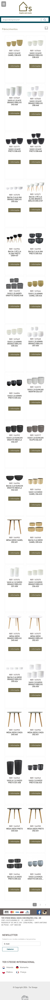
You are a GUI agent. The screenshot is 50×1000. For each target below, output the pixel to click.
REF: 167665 (35, 99)
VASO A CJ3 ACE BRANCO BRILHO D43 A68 (14, 102)
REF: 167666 (35, 51)
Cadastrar (10, 949)
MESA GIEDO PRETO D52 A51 (35, 830)
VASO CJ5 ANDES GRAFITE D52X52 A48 (14, 294)
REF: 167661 (14, 51)
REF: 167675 (14, 675)
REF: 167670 (14, 195)
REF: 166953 (14, 730)
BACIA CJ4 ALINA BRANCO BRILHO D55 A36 (14, 199)
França (23, 972)
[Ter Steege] (25, 7)
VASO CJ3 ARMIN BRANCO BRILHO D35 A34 (14, 344)
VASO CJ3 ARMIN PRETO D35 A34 (14, 397)
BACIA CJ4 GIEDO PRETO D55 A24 (14, 878)
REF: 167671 (35, 194)
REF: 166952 (14, 537)
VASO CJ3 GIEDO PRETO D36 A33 (35, 781)
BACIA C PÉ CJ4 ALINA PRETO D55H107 (14, 253)
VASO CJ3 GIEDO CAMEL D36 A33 (35, 493)
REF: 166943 (14, 778)
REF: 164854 (14, 393)
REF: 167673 (35, 580)
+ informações (14, 66)
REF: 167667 (14, 98)
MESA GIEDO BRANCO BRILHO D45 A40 (14, 638)
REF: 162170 (35, 147)
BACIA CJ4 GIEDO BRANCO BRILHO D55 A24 (14, 679)
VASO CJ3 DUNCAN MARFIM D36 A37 (35, 390)
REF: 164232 (14, 291)
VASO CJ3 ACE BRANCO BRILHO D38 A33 (35, 55)
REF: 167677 (35, 634)
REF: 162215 (35, 387)
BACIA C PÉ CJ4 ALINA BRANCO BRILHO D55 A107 (35, 199)
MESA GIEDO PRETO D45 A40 (14, 830)
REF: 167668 (35, 339)
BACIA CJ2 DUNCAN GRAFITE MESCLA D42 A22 (14, 488)
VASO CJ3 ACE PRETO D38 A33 (14, 150)
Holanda (9, 967)
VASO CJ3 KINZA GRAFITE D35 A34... (35, 878)
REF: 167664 (35, 291)
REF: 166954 (35, 730)
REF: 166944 (14, 874)
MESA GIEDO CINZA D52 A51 (35, 733)
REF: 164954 (14, 483)
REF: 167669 (14, 339)
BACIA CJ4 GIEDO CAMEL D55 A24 (35, 541)
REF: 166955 (35, 249)
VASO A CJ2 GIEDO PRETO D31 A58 (14, 781)
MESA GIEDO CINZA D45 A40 (14, 733)
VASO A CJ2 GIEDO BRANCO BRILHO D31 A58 (14, 584)
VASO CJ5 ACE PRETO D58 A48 (35, 150)
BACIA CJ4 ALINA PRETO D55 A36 (35, 252)
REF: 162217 (35, 435)
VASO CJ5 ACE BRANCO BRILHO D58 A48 (35, 103)
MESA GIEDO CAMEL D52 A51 (14, 541)
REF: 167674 (14, 580)
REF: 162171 (14, 147)
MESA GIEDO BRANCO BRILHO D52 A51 (35, 638)
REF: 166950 (35, 826)
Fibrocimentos (10, 29)
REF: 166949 (14, 826)
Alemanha (24, 967)
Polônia (9, 972)
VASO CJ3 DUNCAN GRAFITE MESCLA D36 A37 (15, 440)
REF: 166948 (35, 537)
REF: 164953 (14, 435)
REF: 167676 (14, 634)
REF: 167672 (35, 680)
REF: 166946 (35, 489)
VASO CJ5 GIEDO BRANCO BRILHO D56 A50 (35, 684)
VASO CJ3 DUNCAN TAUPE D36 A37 (35, 439)
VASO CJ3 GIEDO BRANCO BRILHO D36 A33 (35, 584)
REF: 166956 (14, 249)
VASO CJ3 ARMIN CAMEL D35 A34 (35, 295)
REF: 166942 (35, 778)
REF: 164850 (35, 874)
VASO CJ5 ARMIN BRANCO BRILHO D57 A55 (35, 343)
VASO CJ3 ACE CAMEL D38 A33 (14, 54)
